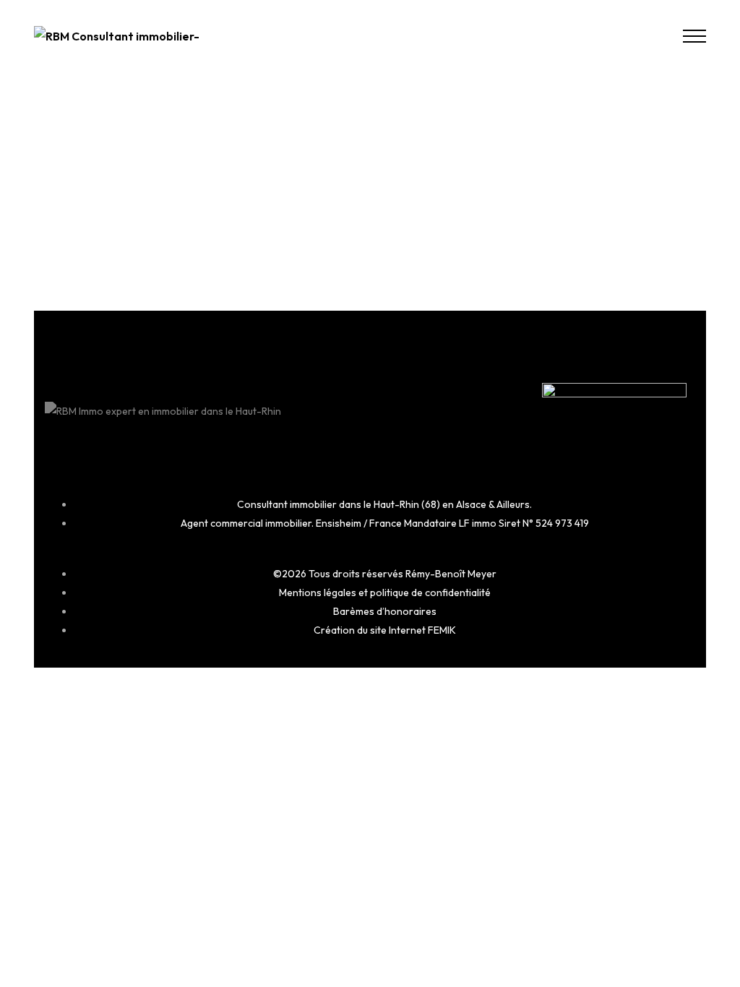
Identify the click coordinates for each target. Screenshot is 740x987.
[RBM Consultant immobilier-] (116, 36)
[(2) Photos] (229, 170)
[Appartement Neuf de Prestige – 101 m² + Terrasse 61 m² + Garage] (139, 130)
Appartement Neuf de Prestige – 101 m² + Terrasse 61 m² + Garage (136, 214)
